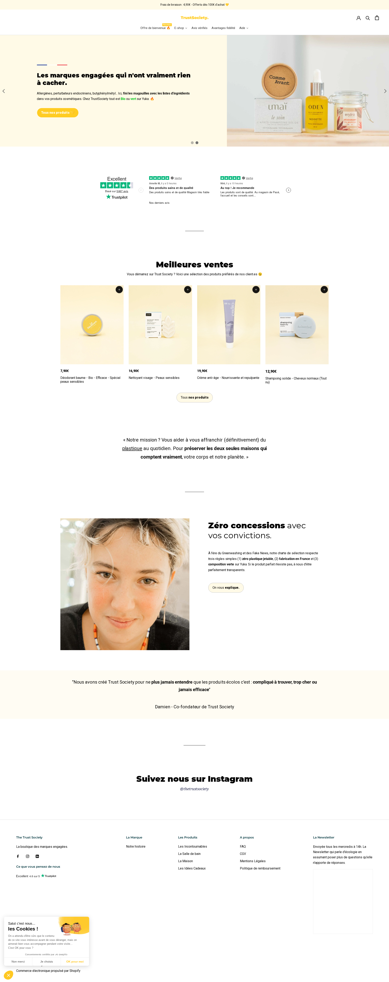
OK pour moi (75, 961)
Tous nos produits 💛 (57, 113)
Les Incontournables (192, 846)
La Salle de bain (189, 854)
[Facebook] (17, 856)
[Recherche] (368, 18)
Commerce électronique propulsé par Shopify (48, 971)
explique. (226, 588)
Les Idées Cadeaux (192, 868)
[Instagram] (27, 856)
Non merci (18, 961)
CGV (243, 854)
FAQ (243, 846)
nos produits (194, 397)
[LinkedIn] (37, 856)
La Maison (185, 861)
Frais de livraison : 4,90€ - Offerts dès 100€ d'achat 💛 (194, 4)
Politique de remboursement (260, 868)
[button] (8, 975)
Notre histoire (135, 846)
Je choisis (46, 961)
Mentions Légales (253, 861)
